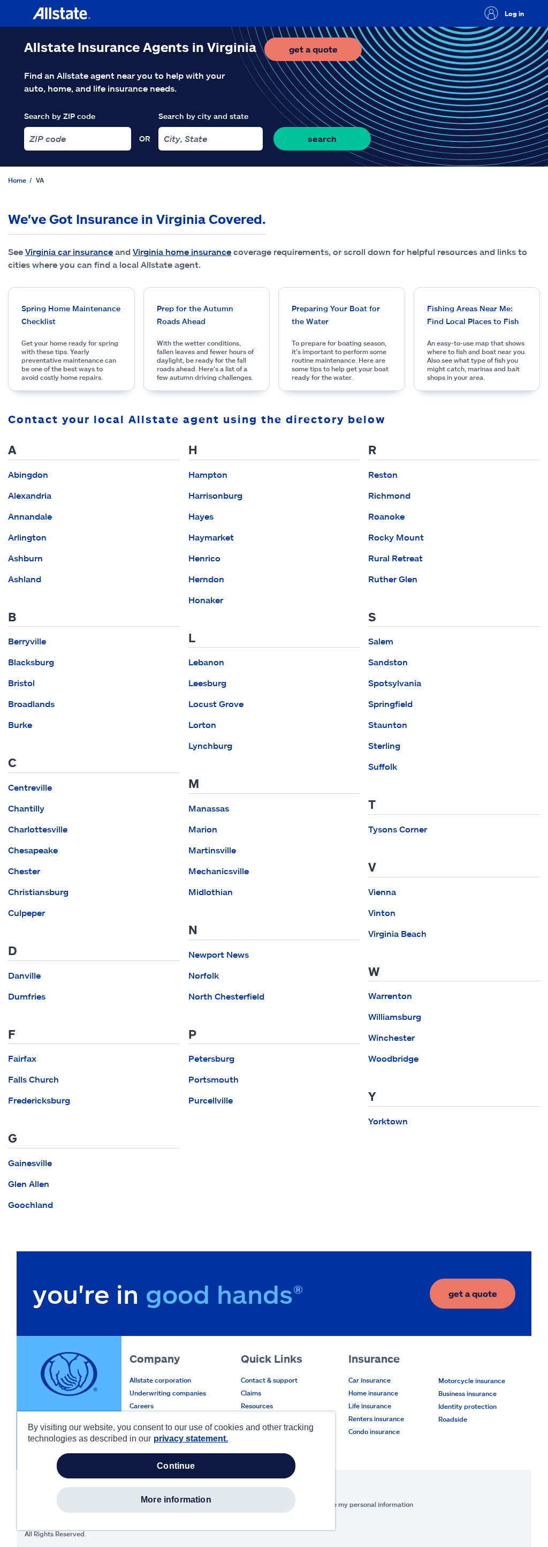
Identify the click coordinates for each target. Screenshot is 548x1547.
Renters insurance (376, 1418)
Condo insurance (374, 1431)
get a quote (325, 52)
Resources (257, 1405)
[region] (176, 1470)
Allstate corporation (160, 1380)
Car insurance (369, 1380)
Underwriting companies (168, 1392)
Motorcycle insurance (471, 1380)
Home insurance (373, 1392)
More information (176, 1499)
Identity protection (467, 1406)
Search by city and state (203, 116)
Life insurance (369, 1405)
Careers (142, 1405)
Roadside (452, 1419)
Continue (176, 1465)
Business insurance (467, 1393)
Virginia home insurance (182, 251)
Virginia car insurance (69, 251)
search (322, 138)
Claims (251, 1392)
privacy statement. (191, 1438)
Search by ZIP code (59, 116)
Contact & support (269, 1380)
